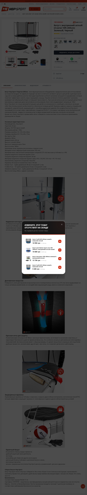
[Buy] (59, 241)
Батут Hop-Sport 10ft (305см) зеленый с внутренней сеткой (44, 257)
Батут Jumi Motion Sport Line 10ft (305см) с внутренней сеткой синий (43, 248)
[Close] (61, 224)
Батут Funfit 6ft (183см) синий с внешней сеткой (42, 265)
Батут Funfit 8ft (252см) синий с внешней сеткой (42, 240)
